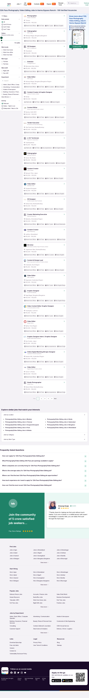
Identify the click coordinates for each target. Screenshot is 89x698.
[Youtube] (25, 672)
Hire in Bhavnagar (62, 580)
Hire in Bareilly (61, 578)
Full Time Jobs (14, 603)
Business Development (63, 597)
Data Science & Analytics (40, 628)
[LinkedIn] (15, 673)
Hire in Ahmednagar (62, 572)
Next (55, 398)
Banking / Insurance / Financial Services (18, 622)
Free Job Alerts (14, 645)
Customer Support (15, 628)
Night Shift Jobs (37, 603)
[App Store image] (56, 680)
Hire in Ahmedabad (38, 572)
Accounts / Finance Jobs (40, 594)
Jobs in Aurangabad (39, 555)
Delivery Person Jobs (16, 594)
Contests (38, 4)
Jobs (18, 4)
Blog (58, 642)
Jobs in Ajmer (13, 553)
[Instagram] (22, 673)
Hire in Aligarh (37, 575)
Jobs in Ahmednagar (63, 550)
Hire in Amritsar (61, 575)
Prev (34, 398)
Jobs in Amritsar (61, 553)
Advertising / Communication (41, 616)
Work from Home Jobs (39, 600)
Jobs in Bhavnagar (62, 558)
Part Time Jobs (61, 600)
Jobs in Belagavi (14, 558)
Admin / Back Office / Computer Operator (19, 617)
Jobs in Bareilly (61, 555)
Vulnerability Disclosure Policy (18, 653)
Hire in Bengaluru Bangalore (41, 580)
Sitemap (59, 645)
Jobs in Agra (13, 550)
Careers (12, 648)
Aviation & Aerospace (63, 616)
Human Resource (15, 597)
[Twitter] (18, 672)
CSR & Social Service (63, 626)
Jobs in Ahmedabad (39, 550)
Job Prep (27, 4)
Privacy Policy (37, 642)
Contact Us (13, 651)
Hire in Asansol (14, 578)
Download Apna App (16, 642)
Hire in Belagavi (14, 580)
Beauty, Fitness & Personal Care (42, 621)
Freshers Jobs (61, 603)
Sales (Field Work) (62, 594)
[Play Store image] (68, 680)
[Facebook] (11, 673)
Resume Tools (60, 4)
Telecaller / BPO (14, 600)
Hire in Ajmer (13, 575)
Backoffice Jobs (38, 597)
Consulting (13, 626)
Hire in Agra (13, 572)
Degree (51, 4)
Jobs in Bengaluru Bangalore (41, 558)
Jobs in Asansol (14, 555)
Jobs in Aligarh (37, 553)
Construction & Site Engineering (66, 621)
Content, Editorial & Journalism (42, 626)
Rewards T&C (37, 679)
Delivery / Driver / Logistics (64, 628)
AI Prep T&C (44, 679)
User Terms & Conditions (40, 645)
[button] (78, 32)
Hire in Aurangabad (38, 578)
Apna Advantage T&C (29, 679)
